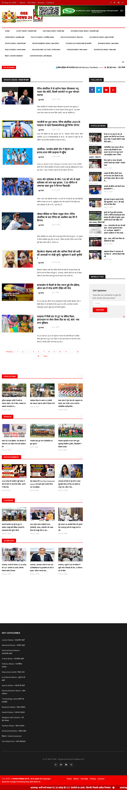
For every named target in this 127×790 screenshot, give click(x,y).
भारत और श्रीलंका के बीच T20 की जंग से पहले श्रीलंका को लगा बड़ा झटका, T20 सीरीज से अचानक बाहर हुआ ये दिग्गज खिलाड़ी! (58, 182)
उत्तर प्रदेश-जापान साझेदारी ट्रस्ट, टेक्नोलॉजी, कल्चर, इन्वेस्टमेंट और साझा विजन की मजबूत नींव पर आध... (41, 527)
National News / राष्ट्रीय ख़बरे (53, 31)
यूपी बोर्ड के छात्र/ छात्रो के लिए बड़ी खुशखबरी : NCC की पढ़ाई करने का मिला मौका (114, 201)
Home (7, 31)
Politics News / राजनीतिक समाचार (42, 37)
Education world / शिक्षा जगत (72, 37)
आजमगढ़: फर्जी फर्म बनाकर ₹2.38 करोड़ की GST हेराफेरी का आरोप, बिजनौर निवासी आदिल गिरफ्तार (14, 568)
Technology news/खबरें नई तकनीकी (78, 43)
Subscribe (100, 310)
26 (38, 356)
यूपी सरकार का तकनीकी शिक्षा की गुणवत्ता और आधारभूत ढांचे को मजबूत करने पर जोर (70, 527)
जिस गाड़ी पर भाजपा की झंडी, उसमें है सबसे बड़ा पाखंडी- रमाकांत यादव (114, 162)
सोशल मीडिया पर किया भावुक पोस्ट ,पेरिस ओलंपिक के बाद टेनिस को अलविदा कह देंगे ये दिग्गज (57, 217)
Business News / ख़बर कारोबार (108, 43)
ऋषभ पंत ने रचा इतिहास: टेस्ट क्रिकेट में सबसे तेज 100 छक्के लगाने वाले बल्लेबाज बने (14, 444)
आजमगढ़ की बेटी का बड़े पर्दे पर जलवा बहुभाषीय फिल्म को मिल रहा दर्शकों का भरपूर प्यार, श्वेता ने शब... (69, 484)
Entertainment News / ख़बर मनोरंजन (45, 43)
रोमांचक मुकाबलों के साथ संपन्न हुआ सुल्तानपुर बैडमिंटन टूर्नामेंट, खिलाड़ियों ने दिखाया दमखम (69, 444)
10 (60, 351)
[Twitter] (115, 2)
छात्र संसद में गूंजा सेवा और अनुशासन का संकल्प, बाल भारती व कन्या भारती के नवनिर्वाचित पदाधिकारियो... (70, 403)
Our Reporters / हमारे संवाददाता (41, 56)
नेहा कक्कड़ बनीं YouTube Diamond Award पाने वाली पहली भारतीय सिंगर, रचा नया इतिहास (42, 484)
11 (66, 351)
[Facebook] (111, 2)
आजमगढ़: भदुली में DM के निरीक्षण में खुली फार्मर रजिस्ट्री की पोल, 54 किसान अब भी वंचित (70, 568)
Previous (9, 351)
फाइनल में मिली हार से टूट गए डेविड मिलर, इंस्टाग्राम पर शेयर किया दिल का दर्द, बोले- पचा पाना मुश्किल (58, 319)
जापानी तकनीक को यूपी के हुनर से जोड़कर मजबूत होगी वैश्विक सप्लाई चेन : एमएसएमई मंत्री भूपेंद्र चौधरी (13, 527)
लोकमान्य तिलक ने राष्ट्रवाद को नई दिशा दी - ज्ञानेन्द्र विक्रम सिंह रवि (114, 253)
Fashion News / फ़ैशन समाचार (77, 50)
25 (78, 351)
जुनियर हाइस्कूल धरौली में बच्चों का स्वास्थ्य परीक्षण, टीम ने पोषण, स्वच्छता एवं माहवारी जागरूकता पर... (14, 403)
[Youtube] (119, 2)
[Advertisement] (107, 104)
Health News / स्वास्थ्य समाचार (15, 50)
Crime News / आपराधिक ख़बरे (14, 37)
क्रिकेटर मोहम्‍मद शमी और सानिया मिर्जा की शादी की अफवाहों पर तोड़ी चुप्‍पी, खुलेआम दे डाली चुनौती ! (59, 254)
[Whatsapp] (122, 2)
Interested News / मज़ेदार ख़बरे (105, 50)
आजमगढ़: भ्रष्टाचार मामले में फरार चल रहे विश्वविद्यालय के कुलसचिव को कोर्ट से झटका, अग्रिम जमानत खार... (42, 568)
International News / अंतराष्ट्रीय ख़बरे (85, 31)
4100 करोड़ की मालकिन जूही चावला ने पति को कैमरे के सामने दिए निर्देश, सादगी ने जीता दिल (13, 484)
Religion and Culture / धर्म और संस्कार (46, 50)
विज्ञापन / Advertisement (14, 56)
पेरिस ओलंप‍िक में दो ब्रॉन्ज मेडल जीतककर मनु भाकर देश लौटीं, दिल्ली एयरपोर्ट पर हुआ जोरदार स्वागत (58, 91)
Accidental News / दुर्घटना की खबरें (101, 37)
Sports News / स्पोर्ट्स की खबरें (15, 43)
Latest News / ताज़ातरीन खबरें (26, 31)
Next (45, 356)
